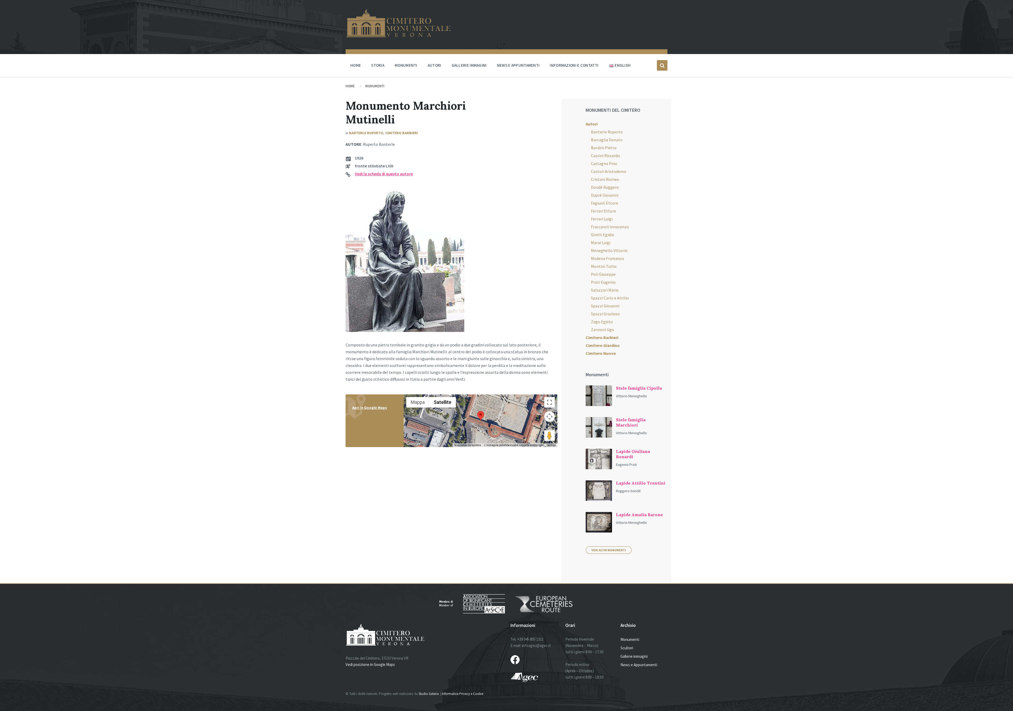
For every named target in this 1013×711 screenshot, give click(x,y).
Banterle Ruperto (366, 132)
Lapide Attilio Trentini (640, 483)
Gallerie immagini (469, 65)
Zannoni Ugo (602, 329)
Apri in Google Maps (369, 407)
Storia (377, 65)
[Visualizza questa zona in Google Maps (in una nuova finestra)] (413, 443)
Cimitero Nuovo (601, 353)
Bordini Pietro (604, 147)
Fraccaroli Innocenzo (610, 226)
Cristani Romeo (605, 179)
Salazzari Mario (605, 290)
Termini (551, 445)
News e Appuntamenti (638, 664)
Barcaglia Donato (607, 139)
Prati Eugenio (603, 282)
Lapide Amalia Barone (639, 514)
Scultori (626, 647)
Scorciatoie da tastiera (467, 445)
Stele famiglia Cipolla (639, 388)
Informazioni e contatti (574, 65)
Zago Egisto (602, 321)
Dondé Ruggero (605, 187)
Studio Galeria (429, 693)
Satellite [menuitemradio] (442, 402)
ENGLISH (622, 65)
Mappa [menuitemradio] (418, 402)
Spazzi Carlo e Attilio (610, 298)
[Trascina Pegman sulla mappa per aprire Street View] (549, 435)
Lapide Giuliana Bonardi (633, 454)
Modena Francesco (607, 258)
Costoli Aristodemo (608, 171)
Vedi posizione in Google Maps (370, 664)
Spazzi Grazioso (605, 313)
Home (355, 65)
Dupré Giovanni (604, 195)
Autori (434, 65)
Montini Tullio (604, 266)
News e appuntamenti (518, 65)
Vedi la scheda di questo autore (384, 173)
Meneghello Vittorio (609, 250)
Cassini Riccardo (605, 155)
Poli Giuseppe (603, 274)
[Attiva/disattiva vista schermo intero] (549, 402)
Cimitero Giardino (603, 345)
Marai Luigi (600, 242)
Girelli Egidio (602, 234)
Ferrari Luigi (602, 218)
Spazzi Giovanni (605, 305)
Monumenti (406, 65)
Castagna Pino (604, 163)
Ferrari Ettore (603, 211)
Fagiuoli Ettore (604, 203)
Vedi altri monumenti (608, 550)
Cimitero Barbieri (401, 132)
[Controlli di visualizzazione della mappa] (549, 416)
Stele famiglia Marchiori (631, 422)
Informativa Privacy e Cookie (462, 693)
